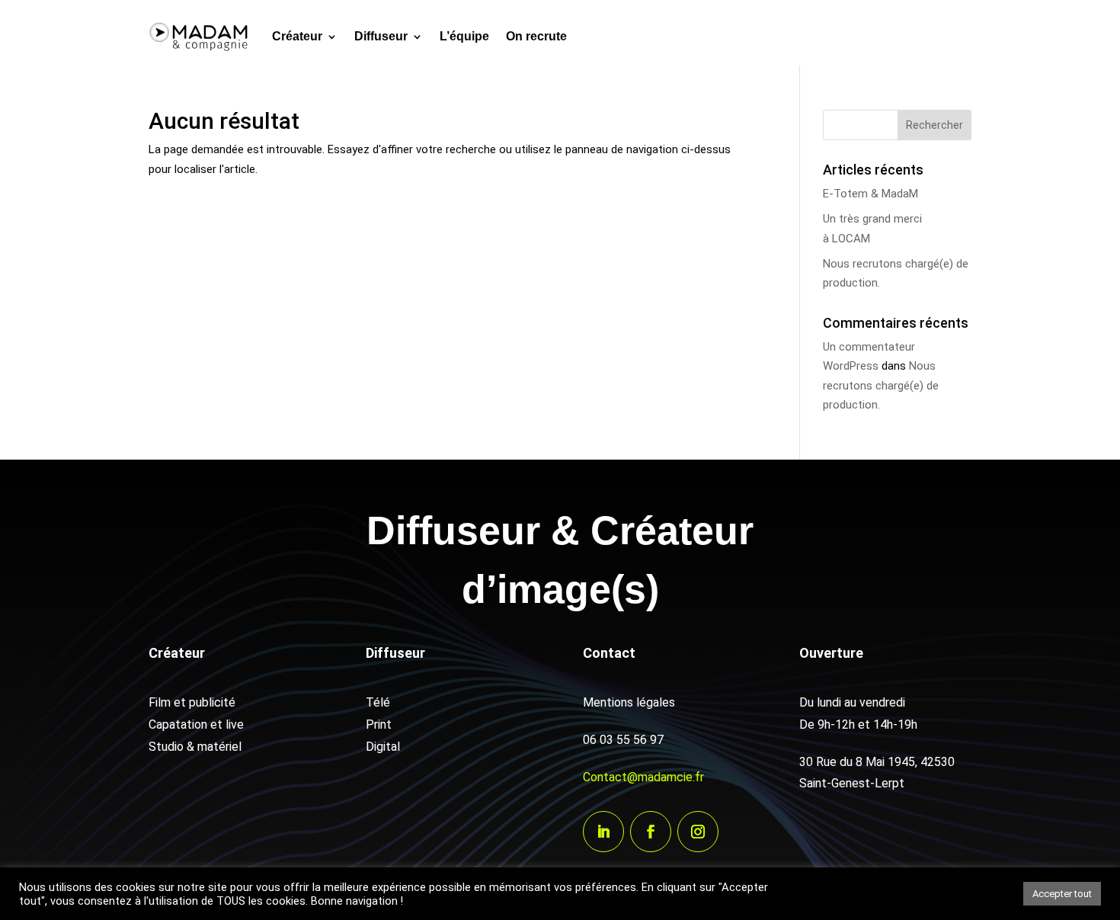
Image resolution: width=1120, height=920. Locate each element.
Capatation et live (196, 724)
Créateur (297, 36)
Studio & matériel (195, 746)
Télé (378, 702)
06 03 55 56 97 (623, 739)
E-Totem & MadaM (870, 193)
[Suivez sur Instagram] (697, 831)
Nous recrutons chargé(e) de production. (881, 385)
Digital (383, 746)
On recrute (536, 36)
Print (379, 724)
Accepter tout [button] (1062, 893)
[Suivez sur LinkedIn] (603, 831)
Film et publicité (192, 702)
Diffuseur (381, 36)
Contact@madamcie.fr (643, 777)
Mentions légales (629, 702)
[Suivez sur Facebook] (650, 831)
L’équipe (464, 36)
